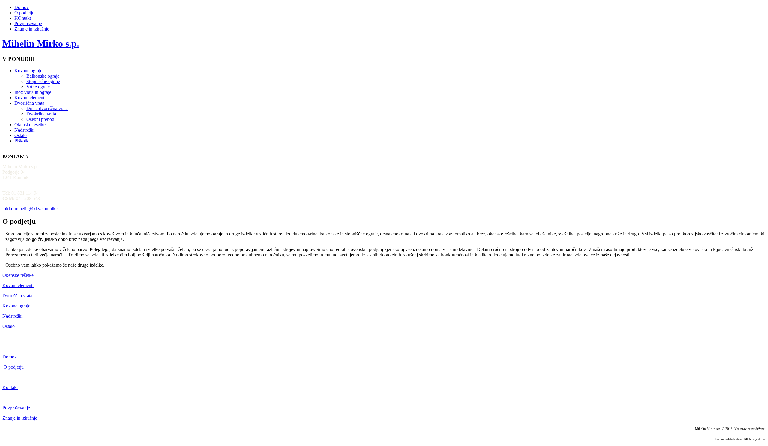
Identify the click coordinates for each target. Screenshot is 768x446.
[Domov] (3, 367)
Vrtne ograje (38, 86)
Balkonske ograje (42, 76)
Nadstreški (24, 130)
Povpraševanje (28, 23)
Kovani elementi (30, 97)
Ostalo (20, 135)
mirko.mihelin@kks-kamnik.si (31, 208)
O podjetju (24, 12)
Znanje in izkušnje (31, 28)
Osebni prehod (40, 119)
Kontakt (10, 387)
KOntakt (22, 18)
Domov (21, 7)
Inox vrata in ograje (32, 92)
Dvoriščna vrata (29, 103)
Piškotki (22, 140)
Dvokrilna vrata (41, 113)
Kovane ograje (28, 70)
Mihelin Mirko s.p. (40, 43)
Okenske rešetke (30, 124)
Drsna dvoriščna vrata (47, 108)
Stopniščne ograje (43, 81)
